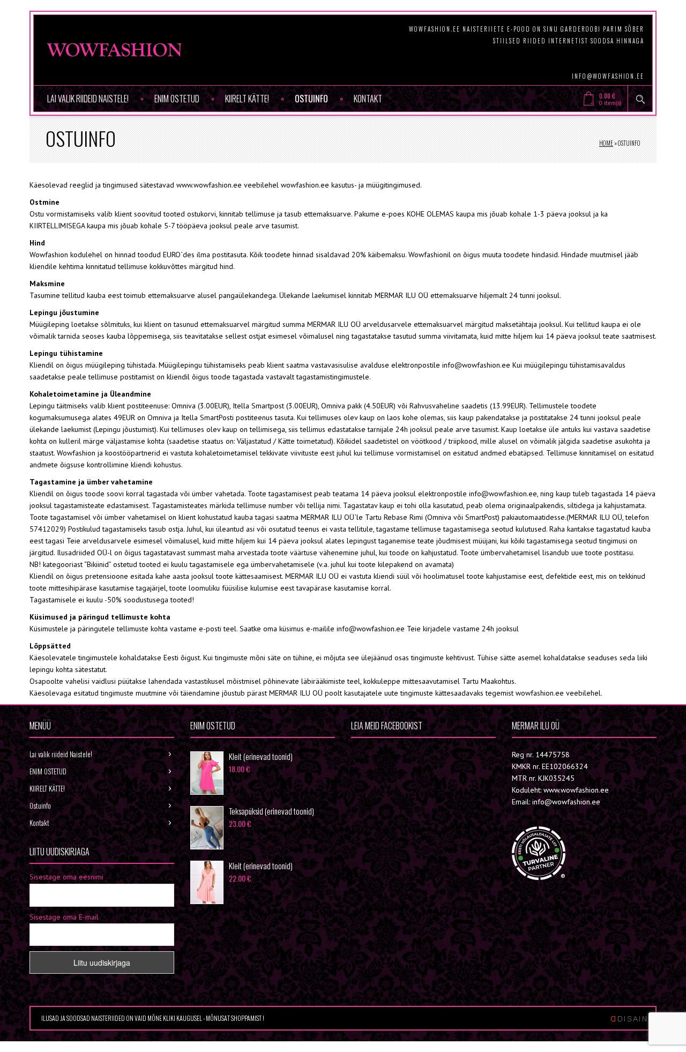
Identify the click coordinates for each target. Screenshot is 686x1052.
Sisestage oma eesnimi (66, 877)
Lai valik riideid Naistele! (88, 98)
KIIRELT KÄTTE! (247, 98)
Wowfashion (388, 754)
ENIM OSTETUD (176, 98)
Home (606, 143)
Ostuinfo (311, 98)
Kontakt (368, 98)
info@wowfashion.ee (608, 76)
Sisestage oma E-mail (64, 917)
